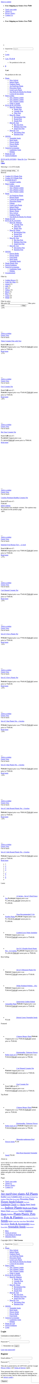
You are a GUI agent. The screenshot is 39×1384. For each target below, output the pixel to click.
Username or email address (11, 1336)
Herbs (22, 1204)
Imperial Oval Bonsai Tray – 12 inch (13, 545)
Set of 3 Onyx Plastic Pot (9, 677)
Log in (17, 1346)
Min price (4, 303)
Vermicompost (29, 1227)
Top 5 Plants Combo (17, 101)
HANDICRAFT (11, 180)
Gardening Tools (15, 150)
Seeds (4, 1220)
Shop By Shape (15, 115)
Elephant (27, 1197)
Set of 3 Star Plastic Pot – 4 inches (12, 765)
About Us (8, 11)
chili (23, 1197)
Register (4, 1381)
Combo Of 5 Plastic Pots (13, 178)
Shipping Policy (10, 1237)
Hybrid (2, 1208)
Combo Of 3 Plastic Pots (13, 176)
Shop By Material (16, 107)
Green (7, 296)
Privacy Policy (10, 13)
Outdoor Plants (15, 84)
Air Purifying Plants (16, 86)
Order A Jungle (15, 103)
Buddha (3, 1197)
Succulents (5, 1224)
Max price (31, 303)
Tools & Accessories (12, 148)
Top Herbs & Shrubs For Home (20, 92)
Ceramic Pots (18, 111)
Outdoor (21, 1211)
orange (7, 284)
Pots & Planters (13, 1217)
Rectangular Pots (19, 117)
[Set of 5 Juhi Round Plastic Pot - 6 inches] (14, 797)
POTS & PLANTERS (13, 105)
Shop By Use (14, 130)
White (7, 298)
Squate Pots (18, 121)
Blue (6, 294)
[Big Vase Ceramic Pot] (14, 421)
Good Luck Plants (16, 90)
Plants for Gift (10, 154)
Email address (6, 1358)
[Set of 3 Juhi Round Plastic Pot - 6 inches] (14, 841)
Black (7, 292)
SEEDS (8, 136)
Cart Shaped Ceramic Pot (9, 590)
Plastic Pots (18, 109)
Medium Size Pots (20, 127)
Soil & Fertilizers (11, 156)
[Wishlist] (2, 377)
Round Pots (18, 119)
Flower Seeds (14, 142)
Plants (7, 78)
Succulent (30, 1221)
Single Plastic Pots (11, 263)
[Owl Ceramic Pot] (14, 375)
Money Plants (14, 211)
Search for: (9, 49)
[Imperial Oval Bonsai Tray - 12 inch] (14, 533)
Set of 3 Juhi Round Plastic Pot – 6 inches (15, 852)
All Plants (31, 1193)
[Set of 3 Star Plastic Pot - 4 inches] (14, 753)
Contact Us (9, 15)
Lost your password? (8, 1350)
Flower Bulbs (14, 144)
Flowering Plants (15, 88)
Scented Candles (15, 182)
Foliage (12, 203)
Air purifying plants (13, 1193)
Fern (37, 1197)
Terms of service (10, 1233)
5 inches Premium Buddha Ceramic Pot (14, 498)
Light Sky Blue (10, 282)
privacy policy (8, 1377)
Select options (5, 506)
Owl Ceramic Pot (7, 386)
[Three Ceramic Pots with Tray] (14, 330)
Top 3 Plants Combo (17, 98)
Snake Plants (23, 1221)
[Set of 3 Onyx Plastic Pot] (14, 666)
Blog (7, 1231)
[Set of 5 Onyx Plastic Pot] (14, 622)
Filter (23, 305)
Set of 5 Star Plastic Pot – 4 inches (12, 721)
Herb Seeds (13, 140)
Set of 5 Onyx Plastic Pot (9, 634)
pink (6, 286)
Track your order (11, 9)
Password (5, 1342)
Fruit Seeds (13, 146)
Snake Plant (16, 1221)
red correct (26, 1218)
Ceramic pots (16, 1197)
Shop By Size (14, 123)
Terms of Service (20, 1368)
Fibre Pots (9, 1199)
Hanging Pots (18, 134)
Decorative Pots (19, 132)
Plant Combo (9, 96)
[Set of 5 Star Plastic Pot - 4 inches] (14, 710)
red (6, 288)
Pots (2, 1218)
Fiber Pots (17, 113)
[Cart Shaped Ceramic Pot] (14, 579)
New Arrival (14, 80)
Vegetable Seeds (15, 138)
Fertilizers (3, 1199)
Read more (4, 351)
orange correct (14, 1211)
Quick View (5, 335)
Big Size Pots (18, 125)
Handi (18, 1204)
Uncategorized (10, 273)
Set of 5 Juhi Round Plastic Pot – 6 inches (15, 808)
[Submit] (6, 51)
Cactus (9, 1197)
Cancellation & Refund (13, 1235)
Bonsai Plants (14, 197)
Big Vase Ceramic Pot (8, 432)
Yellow (7, 290)
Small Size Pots (19, 128)
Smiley (10, 1221)
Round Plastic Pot (33, 1218)
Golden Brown (10, 280)
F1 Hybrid (32, 1197)
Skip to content (6, 2)
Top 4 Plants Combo (17, 99)
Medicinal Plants (15, 209)
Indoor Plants (14, 82)
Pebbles (12, 152)
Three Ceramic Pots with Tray (11, 341)
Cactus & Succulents (17, 94)
